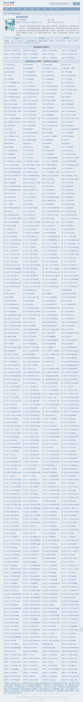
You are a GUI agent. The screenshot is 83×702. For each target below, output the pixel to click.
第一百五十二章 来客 (48, 422)
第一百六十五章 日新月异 (68, 433)
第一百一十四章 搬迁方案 (11, 390)
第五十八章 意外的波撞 (30, 115)
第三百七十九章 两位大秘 (30, 626)
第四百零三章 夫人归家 (30, 647)
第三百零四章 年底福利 (49, 558)
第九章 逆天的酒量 (9, 72)
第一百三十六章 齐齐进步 (49, 408)
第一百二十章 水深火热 (10, 247)
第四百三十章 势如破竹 (68, 58)
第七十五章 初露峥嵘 (29, 354)
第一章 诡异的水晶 (9, 65)
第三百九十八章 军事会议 (11, 644)
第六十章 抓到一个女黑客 (68, 115)
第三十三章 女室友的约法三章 (12, 93)
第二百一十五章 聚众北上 (30, 479)
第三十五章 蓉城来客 (29, 318)
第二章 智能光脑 (28, 65)
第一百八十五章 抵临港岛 (68, 451)
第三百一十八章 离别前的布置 (12, 572)
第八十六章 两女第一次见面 (50, 215)
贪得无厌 (13, 43)
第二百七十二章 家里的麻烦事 (51, 529)
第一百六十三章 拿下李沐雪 (69, 283)
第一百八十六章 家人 (10, 454)
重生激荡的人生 (15, 683)
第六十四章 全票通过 (10, 197)
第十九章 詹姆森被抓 (48, 79)
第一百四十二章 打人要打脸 (50, 265)
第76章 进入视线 (47, 129)
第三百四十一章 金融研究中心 (70, 590)
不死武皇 (69, 41)
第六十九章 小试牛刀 (67, 122)
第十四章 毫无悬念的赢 (30, 75)
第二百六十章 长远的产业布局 (51, 519)
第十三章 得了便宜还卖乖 (68, 297)
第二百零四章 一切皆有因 (49, 469)
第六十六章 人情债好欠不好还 (12, 347)
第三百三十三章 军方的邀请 (69, 583)
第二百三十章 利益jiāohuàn (12, 494)
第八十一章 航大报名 (29, 211)
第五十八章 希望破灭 (48, 190)
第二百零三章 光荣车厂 (30, 469)
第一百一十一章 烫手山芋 (30, 386)
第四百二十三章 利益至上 (30, 665)
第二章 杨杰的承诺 (47, 140)
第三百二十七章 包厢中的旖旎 (31, 580)
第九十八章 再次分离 (48, 225)
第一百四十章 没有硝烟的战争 (51, 411)
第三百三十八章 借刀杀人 (11, 590)
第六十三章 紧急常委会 (68, 193)
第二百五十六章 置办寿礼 (49, 515)
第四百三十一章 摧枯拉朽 (49, 58)
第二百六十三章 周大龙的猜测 (31, 522)
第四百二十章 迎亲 (47, 662)
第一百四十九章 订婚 (29, 272)
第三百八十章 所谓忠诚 (49, 626)
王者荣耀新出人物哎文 (58, 689)
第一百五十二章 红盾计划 (11, 276)
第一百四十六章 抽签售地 (11, 419)
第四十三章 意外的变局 (49, 100)
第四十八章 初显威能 (67, 104)
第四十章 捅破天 (66, 97)
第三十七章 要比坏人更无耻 (12, 97)
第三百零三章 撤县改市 (30, 558)
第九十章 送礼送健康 (48, 218)
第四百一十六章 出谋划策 (49, 658)
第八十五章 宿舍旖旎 (67, 136)
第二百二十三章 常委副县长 (31, 487)
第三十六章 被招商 (66, 93)
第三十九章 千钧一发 (29, 322)
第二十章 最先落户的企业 (49, 304)
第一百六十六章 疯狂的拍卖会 (51, 286)
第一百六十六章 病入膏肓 (11, 436)
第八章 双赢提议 (47, 293)
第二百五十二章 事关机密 (49, 512)
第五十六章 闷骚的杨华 (49, 336)
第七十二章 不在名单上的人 (50, 125)
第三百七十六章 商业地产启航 (51, 622)
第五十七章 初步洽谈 (10, 115)
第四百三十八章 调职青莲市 (69, 50)
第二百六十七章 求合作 (30, 526)
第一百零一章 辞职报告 (30, 229)
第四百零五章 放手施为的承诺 (70, 647)
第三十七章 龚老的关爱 (68, 318)
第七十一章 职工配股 (29, 125)
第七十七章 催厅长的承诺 (30, 208)
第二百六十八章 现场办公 (49, 526)
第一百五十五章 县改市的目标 (31, 426)
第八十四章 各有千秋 (48, 361)
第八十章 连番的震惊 (48, 358)
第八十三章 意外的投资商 (68, 211)
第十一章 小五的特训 (67, 147)
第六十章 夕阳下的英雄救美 (50, 340)
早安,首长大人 (36, 43)
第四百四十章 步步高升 (30, 50)
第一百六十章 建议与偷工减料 (12, 283)
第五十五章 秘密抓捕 (67, 186)
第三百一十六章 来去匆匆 (49, 569)
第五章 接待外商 (9, 68)
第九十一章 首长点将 (29, 369)
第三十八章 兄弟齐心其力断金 (12, 322)
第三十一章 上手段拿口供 (49, 90)
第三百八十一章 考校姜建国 (69, 626)
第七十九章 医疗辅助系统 (30, 133)
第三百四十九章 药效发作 (68, 597)
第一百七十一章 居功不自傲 (31, 440)
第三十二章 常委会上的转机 (69, 90)
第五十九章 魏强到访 (67, 190)
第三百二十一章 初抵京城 (68, 572)
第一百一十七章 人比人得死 (69, 390)
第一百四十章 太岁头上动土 (12, 265)
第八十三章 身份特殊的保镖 (31, 361)
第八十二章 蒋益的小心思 (11, 136)
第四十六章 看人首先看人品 (12, 329)
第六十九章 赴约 (28, 200)
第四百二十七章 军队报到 (30, 669)
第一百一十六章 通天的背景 (12, 243)
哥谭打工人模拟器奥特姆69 (42, 683)
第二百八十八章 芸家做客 (49, 544)
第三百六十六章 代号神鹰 (11, 615)
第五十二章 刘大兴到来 (68, 107)
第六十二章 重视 (9, 343)
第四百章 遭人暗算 (47, 644)
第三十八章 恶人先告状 (30, 97)
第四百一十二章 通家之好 (49, 655)
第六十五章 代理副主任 (30, 197)
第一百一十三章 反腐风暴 (30, 240)
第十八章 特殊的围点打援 (11, 304)
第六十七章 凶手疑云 (29, 122)
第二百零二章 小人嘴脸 (10, 469)
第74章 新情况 (8, 129)
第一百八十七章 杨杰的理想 (31, 454)
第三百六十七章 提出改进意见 (31, 615)
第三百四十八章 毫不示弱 (49, 597)
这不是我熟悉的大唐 (31, 41)
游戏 (44, 9)
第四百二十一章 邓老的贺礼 (69, 662)
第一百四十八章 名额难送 (49, 419)
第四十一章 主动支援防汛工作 (70, 322)
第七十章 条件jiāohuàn (49, 200)
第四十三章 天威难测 (29, 326)
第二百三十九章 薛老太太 (30, 501)
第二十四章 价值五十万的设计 (12, 161)
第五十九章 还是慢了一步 (30, 340)
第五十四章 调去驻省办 (30, 111)
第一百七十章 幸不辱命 (10, 440)
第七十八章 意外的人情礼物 (12, 358)
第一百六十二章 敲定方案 (49, 283)
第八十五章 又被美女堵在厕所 (70, 361)
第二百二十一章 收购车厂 (68, 483)
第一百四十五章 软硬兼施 (68, 415)
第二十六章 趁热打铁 (10, 311)
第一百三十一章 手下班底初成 (31, 404)
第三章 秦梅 (64, 140)
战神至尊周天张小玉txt (20, 685)
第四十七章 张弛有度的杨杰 (31, 329)
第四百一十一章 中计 (29, 655)
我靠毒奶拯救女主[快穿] (28, 691)
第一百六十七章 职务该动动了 (70, 286)
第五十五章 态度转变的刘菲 (50, 111)
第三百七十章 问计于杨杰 (11, 619)
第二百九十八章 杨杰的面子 (12, 554)
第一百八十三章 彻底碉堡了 (31, 451)
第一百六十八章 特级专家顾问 (51, 436)
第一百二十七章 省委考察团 (31, 401)
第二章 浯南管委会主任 (30, 290)
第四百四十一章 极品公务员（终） (32, 22)
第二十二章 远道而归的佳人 (12, 308)
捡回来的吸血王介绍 (45, 689)
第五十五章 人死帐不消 (30, 336)
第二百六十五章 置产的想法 (69, 522)
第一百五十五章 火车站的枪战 (70, 276)
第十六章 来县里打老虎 (49, 301)
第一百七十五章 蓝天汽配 (30, 444)
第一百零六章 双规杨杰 (49, 233)
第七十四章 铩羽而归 (48, 204)
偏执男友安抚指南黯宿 (35, 685)
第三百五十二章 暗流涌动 (49, 601)
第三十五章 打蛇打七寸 (68, 168)
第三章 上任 (45, 290)
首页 (6, 9)
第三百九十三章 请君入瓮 (68, 637)
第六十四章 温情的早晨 (49, 343)
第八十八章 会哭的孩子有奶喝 (12, 218)
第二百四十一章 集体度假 (68, 501)
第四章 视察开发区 (66, 290)
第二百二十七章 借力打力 (30, 490)
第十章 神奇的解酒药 (29, 72)
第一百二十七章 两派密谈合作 (70, 251)
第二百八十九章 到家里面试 (69, 544)
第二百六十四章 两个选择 (49, 522)
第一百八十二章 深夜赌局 (11, 451)
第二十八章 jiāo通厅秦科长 (12, 165)
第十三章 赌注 (8, 75)
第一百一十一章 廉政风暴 (68, 236)
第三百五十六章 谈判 (48, 605)
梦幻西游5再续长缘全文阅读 (59, 683)
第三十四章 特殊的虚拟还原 (31, 93)
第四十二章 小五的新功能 (30, 100)
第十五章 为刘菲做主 (67, 150)
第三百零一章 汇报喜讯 (68, 554)
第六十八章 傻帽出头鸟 (49, 347)
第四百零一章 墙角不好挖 (68, 644)
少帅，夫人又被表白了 (17, 41)
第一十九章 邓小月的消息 (68, 154)
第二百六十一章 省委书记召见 (70, 519)
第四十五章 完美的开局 (30, 179)
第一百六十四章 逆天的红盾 (12, 286)
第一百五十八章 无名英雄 (49, 279)
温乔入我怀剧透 (15, 691)
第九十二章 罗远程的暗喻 (11, 222)
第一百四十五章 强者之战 (30, 268)
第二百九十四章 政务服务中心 (12, 551)
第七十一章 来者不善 (67, 200)
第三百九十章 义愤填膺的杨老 (12, 637)
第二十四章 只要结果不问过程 (51, 308)
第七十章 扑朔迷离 (9, 125)
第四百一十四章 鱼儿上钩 (11, 658)
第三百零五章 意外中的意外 (69, 558)
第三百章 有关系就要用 (49, 554)
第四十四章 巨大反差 (10, 179)
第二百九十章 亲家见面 (10, 547)
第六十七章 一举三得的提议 (31, 347)
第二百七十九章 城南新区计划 (31, 537)
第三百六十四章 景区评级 (49, 612)
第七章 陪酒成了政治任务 (49, 68)
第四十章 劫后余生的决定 (49, 322)
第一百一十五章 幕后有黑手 (31, 390)
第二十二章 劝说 (28, 82)
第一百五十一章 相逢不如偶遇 (31, 422)
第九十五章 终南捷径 (67, 222)
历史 (32, 9)
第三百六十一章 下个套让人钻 (70, 608)
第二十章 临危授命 (66, 79)
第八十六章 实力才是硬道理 (12, 365)
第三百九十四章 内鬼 (10, 640)
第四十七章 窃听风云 (48, 104)
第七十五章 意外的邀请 (68, 204)
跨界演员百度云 (47, 685)
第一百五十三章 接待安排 (68, 422)
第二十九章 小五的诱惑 (10, 90)
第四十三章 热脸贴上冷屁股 (69, 175)
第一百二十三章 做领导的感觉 (70, 247)
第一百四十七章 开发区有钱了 (31, 419)
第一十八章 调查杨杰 (48, 154)
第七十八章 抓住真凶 (10, 133)
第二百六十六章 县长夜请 (11, 526)
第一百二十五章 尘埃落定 (30, 251)
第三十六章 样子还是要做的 (50, 318)
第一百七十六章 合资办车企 (50, 444)
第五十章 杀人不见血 (48, 183)
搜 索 (76, 3)
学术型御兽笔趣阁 (20, 687)
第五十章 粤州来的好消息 (11, 333)
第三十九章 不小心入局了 (68, 172)
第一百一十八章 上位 (10, 394)
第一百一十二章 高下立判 (49, 386)
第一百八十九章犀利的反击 (69, 454)
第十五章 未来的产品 (48, 75)
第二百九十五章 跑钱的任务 (31, 551)
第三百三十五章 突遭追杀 (30, 587)
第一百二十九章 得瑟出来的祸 (70, 401)
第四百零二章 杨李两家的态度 (12, 647)
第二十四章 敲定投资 (67, 82)
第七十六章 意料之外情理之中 (12, 208)
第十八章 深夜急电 (28, 79)
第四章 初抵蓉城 (9, 143)
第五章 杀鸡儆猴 (9, 297)
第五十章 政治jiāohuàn (30, 107)
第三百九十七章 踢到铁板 (68, 640)
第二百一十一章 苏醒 (29, 476)
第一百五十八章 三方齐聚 (11, 429)
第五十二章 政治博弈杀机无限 (12, 186)
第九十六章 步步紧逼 (10, 225)
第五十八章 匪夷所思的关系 (12, 340)
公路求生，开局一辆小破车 (57, 41)
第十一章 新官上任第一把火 (31, 297)
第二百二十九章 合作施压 (68, 490)
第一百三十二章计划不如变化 (50, 404)
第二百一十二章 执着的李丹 (50, 476)
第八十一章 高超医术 (67, 133)
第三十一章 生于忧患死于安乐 (31, 315)
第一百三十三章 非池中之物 (31, 258)
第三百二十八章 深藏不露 (49, 580)
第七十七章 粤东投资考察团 (69, 354)
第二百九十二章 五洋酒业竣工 (51, 547)
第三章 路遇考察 (47, 65)
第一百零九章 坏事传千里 (30, 236)
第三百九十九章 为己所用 (30, 644)
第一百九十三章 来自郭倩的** (69, 458)
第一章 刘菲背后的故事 (30, 140)
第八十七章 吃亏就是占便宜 (69, 215)
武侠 (19, 9)
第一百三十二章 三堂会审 (11, 258)
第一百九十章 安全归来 (10, 458)
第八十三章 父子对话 (29, 136)
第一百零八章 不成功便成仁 (50, 383)
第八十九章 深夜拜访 (29, 218)
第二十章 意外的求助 (10, 158)
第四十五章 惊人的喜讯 (68, 326)
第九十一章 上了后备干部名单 (70, 218)
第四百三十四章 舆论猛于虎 (69, 54)
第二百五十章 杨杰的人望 (11, 512)
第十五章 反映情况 (28, 301)
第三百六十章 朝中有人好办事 (51, 608)
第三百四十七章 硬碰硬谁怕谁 (31, 597)
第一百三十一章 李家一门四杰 (70, 254)
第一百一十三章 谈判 (67, 386)
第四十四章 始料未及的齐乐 (50, 326)
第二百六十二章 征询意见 (11, 522)
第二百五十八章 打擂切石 (11, 519)
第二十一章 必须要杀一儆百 (12, 82)
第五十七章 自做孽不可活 (30, 190)
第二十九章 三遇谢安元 (68, 311)
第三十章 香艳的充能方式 (49, 165)
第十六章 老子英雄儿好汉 (68, 75)
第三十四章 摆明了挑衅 (49, 168)
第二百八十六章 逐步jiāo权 (12, 544)
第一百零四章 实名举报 (10, 233)
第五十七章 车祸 (66, 336)
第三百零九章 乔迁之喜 (68, 562)
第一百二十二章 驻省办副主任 (51, 247)
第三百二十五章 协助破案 (68, 576)
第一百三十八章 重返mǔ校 (49, 261)
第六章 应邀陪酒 (28, 68)
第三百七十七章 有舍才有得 (69, 622)
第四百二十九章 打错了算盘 (69, 669)
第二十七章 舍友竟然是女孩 (50, 86)
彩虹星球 (6, 43)
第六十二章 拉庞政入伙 (49, 193)
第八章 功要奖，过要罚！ (68, 68)
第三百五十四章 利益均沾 (11, 605)
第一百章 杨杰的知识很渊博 (50, 376)
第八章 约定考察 (9, 147)
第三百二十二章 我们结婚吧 (12, 576)
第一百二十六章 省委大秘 (49, 251)
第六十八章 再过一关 (10, 200)
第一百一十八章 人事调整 (49, 243)
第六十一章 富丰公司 (29, 193)
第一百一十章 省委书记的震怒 (51, 236)
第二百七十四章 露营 (10, 533)
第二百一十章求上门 (10, 476)
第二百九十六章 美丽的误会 (50, 551)
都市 (25, 9)
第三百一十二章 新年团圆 (49, 565)
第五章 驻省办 (27, 143)
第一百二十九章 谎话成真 (30, 254)
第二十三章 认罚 (47, 82)
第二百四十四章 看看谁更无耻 (51, 504)
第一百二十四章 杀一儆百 (49, 397)
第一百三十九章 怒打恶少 (68, 261)
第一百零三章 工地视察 (68, 229)
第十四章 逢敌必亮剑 (48, 150)
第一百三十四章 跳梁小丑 (11, 408)
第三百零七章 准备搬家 (30, 562)
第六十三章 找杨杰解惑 (30, 343)
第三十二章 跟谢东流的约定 (50, 315)
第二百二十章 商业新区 (49, 483)
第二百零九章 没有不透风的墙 (70, 472)
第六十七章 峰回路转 (67, 197)
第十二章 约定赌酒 (66, 72)
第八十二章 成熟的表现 (10, 361)
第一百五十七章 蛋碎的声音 (31, 279)
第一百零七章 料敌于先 (30, 383)
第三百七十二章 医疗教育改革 (51, 619)
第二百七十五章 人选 (29, 533)
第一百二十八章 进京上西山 (12, 254)
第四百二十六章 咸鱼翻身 (11, 669)
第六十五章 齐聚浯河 (67, 343)
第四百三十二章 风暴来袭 (30, 58)
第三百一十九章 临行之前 (30, 572)
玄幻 (12, 9)
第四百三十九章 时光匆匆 (49, 50)
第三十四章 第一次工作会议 (12, 318)
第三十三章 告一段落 (67, 315)
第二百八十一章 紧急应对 (68, 537)
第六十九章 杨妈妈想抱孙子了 (70, 347)
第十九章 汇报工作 (28, 304)
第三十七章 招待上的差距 (30, 172)
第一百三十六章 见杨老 (10, 261)
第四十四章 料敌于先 (67, 100)
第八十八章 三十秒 (47, 365)
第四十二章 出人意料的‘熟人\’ (50, 175)
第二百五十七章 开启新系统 (69, 515)
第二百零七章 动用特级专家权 (31, 472)
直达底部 (66, 38)
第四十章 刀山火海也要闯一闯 (12, 175)
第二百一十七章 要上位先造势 (70, 479)
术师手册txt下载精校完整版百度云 (46, 691)
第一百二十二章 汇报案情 (11, 397)
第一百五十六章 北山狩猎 (49, 426)
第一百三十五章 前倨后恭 (30, 408)
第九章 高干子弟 (28, 147)
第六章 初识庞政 (47, 143)
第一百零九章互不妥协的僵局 (69, 383)
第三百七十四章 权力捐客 (11, 622)
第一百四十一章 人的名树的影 (31, 265)
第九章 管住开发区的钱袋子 (69, 293)
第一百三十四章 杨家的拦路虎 (51, 258)
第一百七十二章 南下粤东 (49, 440)
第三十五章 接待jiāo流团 (49, 93)
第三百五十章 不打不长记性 (12, 601)
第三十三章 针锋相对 (29, 168)
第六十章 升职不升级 (10, 193)
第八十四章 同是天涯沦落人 (12, 215)
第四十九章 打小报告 (67, 329)
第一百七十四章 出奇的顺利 (12, 444)
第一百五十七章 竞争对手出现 (70, 426)
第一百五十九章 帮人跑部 (30, 429)
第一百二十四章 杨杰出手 (11, 251)
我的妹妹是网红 (43, 41)
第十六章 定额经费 (9, 154)
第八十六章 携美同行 (10, 140)
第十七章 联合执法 (66, 301)
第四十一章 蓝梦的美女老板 (31, 175)
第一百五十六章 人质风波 (11, 279)
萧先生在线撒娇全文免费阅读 (29, 689)
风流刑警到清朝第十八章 (60, 685)
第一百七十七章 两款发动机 (69, 444)
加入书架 (41, 38)
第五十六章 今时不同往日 (68, 111)
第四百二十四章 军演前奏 (49, 665)
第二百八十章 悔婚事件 (49, 537)
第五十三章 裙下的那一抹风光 (12, 111)
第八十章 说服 (8, 211)
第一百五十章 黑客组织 (10, 422)
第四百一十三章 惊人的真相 (69, 655)
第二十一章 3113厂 (28, 158)
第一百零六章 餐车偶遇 (10, 383)
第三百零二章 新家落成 (10, 558)
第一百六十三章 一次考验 (30, 433)
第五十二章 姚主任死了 (49, 333)
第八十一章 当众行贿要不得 (69, 358)
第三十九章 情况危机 (48, 97)
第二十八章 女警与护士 (68, 86)
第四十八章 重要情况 (10, 183)
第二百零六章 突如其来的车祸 (12, 472)
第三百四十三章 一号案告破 (31, 594)
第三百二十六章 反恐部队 (11, 580)
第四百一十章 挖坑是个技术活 (12, 655)
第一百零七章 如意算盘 (68, 233)
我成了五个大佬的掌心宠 (24, 43)
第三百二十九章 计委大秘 (68, 580)
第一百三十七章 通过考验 (30, 261)
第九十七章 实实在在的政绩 (31, 225)
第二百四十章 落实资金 (49, 501)
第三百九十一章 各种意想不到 (31, 637)
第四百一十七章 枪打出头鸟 (69, 658)
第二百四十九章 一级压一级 (69, 508)
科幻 (38, 9)
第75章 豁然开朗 (28, 129)
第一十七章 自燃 (28, 154)
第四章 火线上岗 (66, 65)
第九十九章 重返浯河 (67, 225)
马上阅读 (16, 38)
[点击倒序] (54, 61)
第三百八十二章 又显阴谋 (11, 630)
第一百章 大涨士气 (9, 229)
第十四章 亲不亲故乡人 (10, 301)
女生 (51, 9)
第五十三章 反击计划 (29, 186)
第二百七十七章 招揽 (67, 533)
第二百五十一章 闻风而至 (30, 512)
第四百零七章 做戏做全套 (30, 651)
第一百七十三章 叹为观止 (68, 440)
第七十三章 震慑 (28, 204)
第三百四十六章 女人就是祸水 (12, 597)
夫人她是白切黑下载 (27, 683)
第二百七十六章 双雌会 (49, 533)
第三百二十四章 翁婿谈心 (49, 576)
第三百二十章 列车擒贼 (49, 572)
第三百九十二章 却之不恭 (49, 637)
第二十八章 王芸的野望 (49, 311)
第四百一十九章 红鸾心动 (30, 662)
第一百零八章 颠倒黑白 (10, 236)
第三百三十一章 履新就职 (30, 583)
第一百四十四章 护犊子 (49, 415)
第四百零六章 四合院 (10, 651)
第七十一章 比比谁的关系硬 (31, 351)
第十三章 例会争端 (28, 150)
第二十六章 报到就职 (29, 86)
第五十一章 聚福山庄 (48, 107)
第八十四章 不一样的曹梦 (49, 136)
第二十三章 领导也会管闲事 (31, 308)
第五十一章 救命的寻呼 (30, 333)
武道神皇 (75, 41)
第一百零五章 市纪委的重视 (31, 233)
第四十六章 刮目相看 (48, 179)
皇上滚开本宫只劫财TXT (15, 693)
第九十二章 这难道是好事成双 (51, 369)
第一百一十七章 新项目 (30, 243)
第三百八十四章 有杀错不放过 (51, 630)
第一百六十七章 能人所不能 (31, 436)
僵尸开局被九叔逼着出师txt (34, 687)
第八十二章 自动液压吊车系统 (51, 211)
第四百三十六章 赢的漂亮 (30, 54)
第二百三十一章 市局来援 (30, 494)
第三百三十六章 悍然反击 (49, 587)
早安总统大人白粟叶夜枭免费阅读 (68, 687)
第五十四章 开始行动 (48, 186)
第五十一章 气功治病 (67, 183)
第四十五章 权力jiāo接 (10, 104)
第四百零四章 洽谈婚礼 (49, 647)
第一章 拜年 (7, 290)
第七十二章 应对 (9, 204)
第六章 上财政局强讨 (29, 293)
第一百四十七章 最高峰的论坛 (70, 268)
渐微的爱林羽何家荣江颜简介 (65, 691)
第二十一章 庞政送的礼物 (68, 304)
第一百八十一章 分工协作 (68, 447)
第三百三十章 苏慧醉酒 (10, 583)
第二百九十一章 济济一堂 (30, 547)
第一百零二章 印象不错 (49, 229)
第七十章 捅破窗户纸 (10, 351)
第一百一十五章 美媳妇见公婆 (70, 240)
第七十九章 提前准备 (67, 208)
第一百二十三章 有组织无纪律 (31, 397)
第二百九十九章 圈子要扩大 (31, 554)
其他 (57, 9)
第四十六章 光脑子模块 (30, 104)
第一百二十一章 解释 (29, 247)
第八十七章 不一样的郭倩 (30, 365)
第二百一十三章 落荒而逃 (68, 476)
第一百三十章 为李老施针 (49, 254)
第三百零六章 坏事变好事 (11, 562)
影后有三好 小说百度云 (50, 687)
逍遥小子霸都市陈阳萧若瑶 (12, 689)
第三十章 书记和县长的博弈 (31, 90)
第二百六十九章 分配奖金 (68, 526)
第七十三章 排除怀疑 (67, 125)
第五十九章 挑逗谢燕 (48, 115)
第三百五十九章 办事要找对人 (31, 608)
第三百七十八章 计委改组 (11, 626)
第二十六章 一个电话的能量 (50, 161)
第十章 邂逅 (45, 147)
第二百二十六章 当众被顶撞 (12, 490)
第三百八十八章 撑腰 (48, 633)
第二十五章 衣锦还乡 (67, 308)
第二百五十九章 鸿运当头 (30, 519)
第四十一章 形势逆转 (10, 100)
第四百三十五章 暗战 (48, 54)
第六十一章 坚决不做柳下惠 (69, 340)
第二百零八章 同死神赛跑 (49, 472)
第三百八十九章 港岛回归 (68, 633)
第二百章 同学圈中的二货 (49, 465)
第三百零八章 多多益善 (49, 562)
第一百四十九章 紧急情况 (68, 419)
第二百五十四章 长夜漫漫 (11, 515)
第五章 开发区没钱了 (10, 293)
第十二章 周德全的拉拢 (10, 150)
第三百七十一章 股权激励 (30, 619)
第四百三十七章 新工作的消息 (12, 54)
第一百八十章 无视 (47, 447)
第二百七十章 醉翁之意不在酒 (12, 529)
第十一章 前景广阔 (47, 72)
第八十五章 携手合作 (29, 215)
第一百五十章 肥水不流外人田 (51, 272)
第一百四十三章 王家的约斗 (69, 265)
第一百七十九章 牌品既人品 (31, 447)
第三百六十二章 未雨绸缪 (11, 612)
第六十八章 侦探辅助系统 (49, 122)
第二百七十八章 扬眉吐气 (11, 537)
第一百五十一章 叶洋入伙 (68, 272)
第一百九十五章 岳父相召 (30, 462)
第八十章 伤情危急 (47, 133)
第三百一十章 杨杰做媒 (10, 565)
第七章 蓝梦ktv (65, 143)
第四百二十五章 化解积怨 (68, 665)
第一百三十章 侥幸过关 (10, 404)
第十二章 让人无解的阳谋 (49, 297)
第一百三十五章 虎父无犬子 (69, 258)
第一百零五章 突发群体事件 (69, 379)
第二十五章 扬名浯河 (10, 86)
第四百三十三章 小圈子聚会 (12, 58)
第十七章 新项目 (9, 79)
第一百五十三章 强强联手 (30, 276)
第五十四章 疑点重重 (10, 336)
